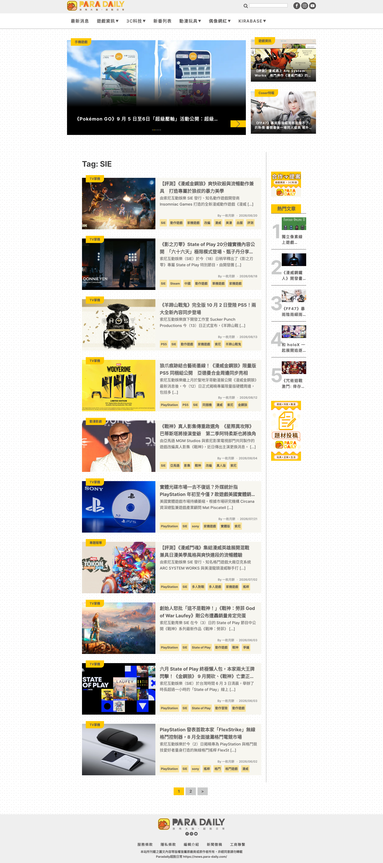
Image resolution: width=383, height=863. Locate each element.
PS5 (164, 344)
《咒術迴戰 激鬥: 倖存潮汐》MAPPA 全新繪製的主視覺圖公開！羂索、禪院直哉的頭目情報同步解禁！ (294, 383)
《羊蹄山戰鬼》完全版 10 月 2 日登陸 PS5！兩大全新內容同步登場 (208, 308)
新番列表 (162, 21)
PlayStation (169, 405)
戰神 (198, 465)
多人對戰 (198, 587)
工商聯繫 (238, 844)
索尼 (218, 344)
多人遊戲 (215, 587)
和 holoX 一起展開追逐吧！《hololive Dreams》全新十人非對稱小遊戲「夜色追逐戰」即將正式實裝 (293, 347)
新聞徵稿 (214, 844)
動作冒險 (221, 708)
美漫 (229, 223)
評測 (250, 223)
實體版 (225, 526)
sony (195, 526)
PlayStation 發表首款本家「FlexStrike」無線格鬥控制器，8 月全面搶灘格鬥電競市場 (207, 733)
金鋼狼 (242, 405)
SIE (163, 223)
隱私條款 (168, 844)
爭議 (246, 647)
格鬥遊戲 (231, 769)
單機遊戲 (218, 283)
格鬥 (218, 769)
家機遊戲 (193, 223)
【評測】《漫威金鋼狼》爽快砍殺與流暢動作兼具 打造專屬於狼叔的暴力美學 (207, 187)
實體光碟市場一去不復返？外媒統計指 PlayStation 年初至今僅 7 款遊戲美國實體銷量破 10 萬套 (208, 491)
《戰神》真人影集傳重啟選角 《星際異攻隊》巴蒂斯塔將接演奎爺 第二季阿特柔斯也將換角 (208, 430)
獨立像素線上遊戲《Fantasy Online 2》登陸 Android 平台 (293, 239)
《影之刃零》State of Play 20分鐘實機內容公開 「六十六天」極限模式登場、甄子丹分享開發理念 (207, 248)
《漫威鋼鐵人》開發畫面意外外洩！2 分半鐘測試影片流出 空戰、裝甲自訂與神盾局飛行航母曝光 (292, 275)
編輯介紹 (191, 844)
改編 (207, 223)
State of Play (201, 647)
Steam (175, 283)
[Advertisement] (286, 209)
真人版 (221, 465)
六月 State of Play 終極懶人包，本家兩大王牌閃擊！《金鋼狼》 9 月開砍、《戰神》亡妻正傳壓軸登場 (207, 673)
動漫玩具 (188, 21)
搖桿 (246, 587)
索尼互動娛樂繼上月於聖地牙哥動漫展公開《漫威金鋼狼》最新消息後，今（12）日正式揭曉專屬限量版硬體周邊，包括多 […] (208, 386)
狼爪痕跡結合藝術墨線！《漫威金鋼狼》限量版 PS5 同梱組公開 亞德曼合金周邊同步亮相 (208, 369)
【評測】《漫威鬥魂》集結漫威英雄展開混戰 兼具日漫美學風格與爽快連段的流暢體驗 (207, 551)
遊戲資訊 (106, 21)
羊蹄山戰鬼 (233, 344)
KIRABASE (250, 21)
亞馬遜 (175, 465)
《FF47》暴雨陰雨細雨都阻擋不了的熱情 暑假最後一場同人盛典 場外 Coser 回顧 (293, 311)
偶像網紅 (218, 21)
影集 (187, 465)
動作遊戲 (176, 223)
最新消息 (80, 21)
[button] (238, 123)
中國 (187, 283)
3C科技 (134, 21)
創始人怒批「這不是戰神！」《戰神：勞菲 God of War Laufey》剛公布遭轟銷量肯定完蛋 (207, 611)
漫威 (218, 223)
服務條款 (145, 844)
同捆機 (207, 405)
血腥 (240, 223)
